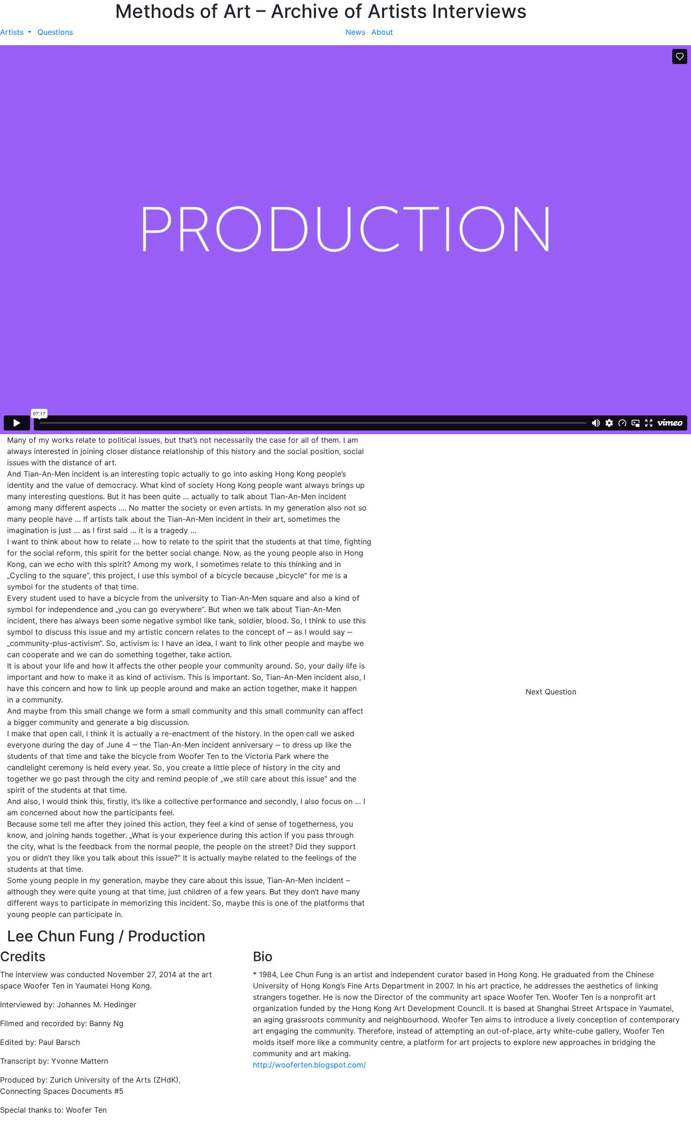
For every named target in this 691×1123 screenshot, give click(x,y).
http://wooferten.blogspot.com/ (309, 1064)
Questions (55, 32)
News (355, 32)
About (382, 32)
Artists (13, 32)
